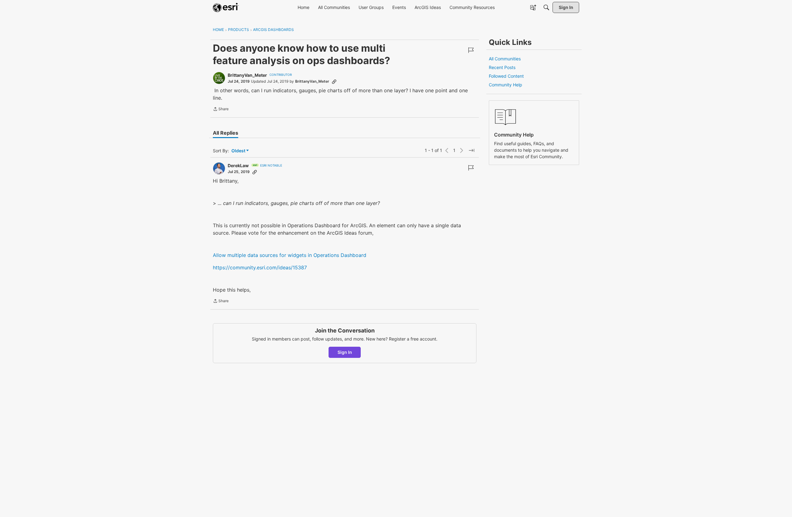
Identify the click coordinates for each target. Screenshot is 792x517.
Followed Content (506, 76)
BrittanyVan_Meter (247, 75)
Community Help (505, 84)
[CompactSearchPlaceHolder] (546, 7)
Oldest (238, 151)
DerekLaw (238, 165)
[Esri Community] (226, 7)
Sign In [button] (345, 352)
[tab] (225, 133)
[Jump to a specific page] (471, 150)
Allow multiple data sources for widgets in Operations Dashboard (289, 255)
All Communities (505, 58)
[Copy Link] (334, 81)
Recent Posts (502, 67)
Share (221, 109)
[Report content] (470, 50)
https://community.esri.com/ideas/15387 (260, 267)
